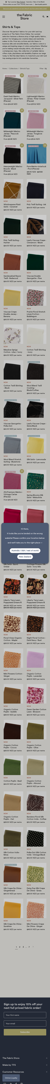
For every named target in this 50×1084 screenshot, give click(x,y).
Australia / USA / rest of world (25, 551)
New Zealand (25, 557)
